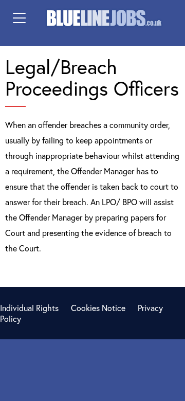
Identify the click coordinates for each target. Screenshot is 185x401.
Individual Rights (29, 307)
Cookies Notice (98, 307)
